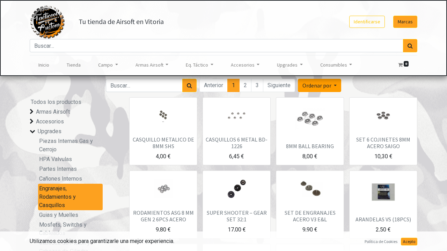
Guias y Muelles (58, 215)
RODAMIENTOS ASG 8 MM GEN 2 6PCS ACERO (163, 216)
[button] (319, 85)
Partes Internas (58, 169)
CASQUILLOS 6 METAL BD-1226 (237, 143)
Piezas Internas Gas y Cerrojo (66, 145)
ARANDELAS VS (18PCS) (383, 219)
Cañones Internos (60, 178)
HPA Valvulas (55, 159)
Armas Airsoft (53, 111)
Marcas (405, 21)
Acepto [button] (409, 241)
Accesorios (50, 121)
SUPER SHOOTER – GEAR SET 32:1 (237, 216)
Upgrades (49, 131)
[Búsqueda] (410, 45)
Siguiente (279, 85)
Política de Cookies (381, 241)
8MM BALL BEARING (310, 146)
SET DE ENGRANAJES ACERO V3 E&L (310, 216)
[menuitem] (44, 65)
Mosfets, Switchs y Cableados (63, 228)
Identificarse (367, 21)
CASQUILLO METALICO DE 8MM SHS (163, 143)
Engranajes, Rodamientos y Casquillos (57, 196)
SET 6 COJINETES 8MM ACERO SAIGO (383, 143)
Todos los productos (56, 102)
